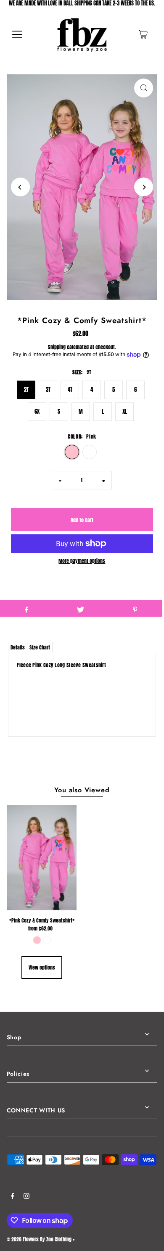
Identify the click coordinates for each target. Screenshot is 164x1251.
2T (26, 390)
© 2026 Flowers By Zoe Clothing (39, 1239)
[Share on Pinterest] (135, 608)
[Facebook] (12, 1196)
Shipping (57, 347)
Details (18, 647)
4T (70, 390)
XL (124, 411)
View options (42, 967)
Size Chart (39, 647)
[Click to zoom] (143, 88)
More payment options (81, 561)
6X (37, 411)
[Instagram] (26, 1196)
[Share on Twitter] (80, 608)
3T (48, 390)
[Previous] (20, 187)
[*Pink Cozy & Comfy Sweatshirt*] (42, 857)
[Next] (143, 187)
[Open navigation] (17, 34)
